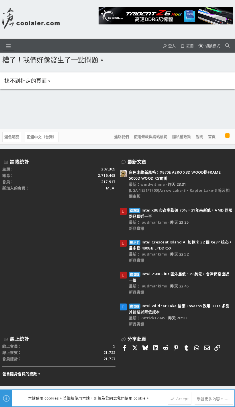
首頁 (212, 136)
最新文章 (137, 162)
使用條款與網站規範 (150, 136)
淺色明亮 (11, 136)
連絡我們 (121, 136)
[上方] (220, 137)
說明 (199, 136)
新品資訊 (136, 228)
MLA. (110, 188)
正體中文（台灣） (41, 136)
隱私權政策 (181, 136)
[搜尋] (227, 46)
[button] (8, 46)
